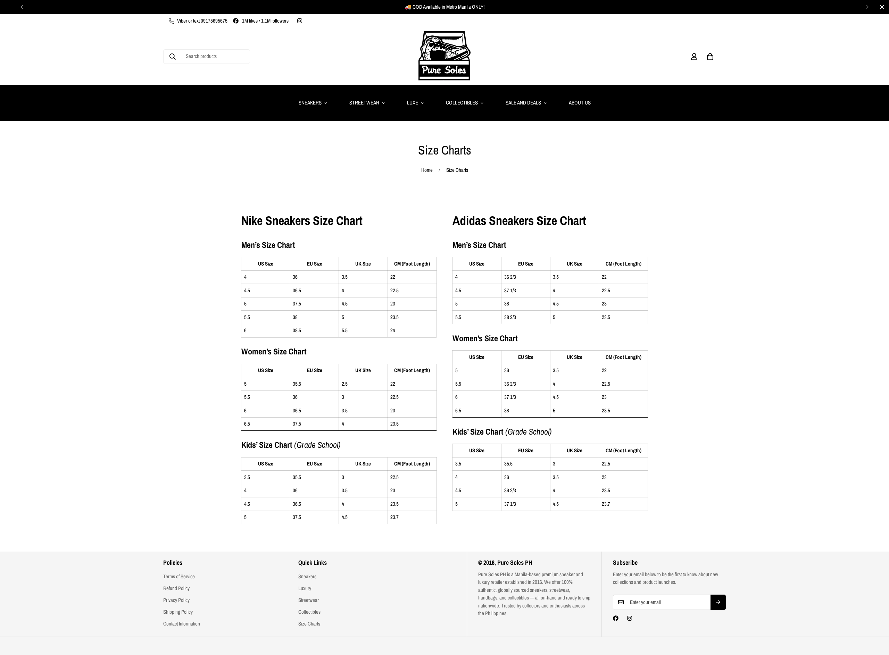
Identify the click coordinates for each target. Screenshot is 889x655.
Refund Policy (176, 588)
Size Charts (309, 623)
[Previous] (22, 7)
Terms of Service (179, 576)
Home (427, 170)
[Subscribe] (718, 602)
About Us (580, 102)
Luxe (412, 102)
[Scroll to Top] (875, 617)
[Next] (867, 7)
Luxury (304, 588)
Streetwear (364, 102)
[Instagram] (299, 21)
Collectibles (462, 102)
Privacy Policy (176, 600)
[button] (710, 57)
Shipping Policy (178, 611)
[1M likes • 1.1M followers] (615, 618)
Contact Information (181, 623)
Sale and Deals (523, 102)
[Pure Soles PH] (444, 56)
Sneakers (310, 102)
